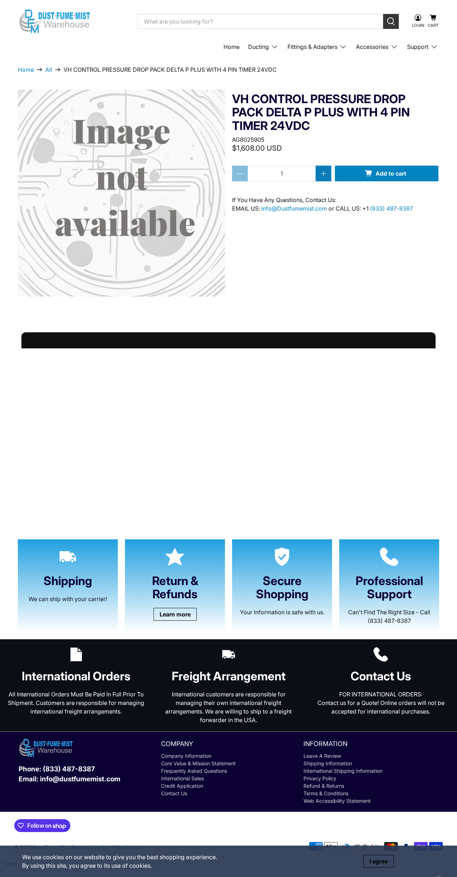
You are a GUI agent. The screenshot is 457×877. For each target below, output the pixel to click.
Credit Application (182, 786)
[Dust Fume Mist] (72, 21)
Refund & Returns (323, 786)
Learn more (175, 614)
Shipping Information (327, 763)
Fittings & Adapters (312, 46)
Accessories (372, 46)
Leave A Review (322, 756)
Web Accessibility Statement (337, 801)
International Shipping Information (342, 771)
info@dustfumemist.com (80, 779)
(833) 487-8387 (391, 208)
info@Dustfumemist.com (294, 208)
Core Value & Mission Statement (198, 763)
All (48, 69)
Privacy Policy (319, 778)
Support (417, 46)
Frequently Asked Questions (194, 771)
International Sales (182, 778)
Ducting (258, 46)
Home (232, 46)
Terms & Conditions (325, 793)
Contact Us (174, 793)
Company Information (186, 756)
